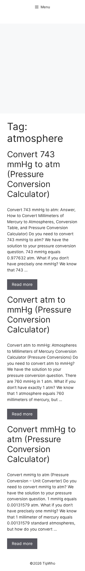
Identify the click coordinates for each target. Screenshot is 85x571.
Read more (22, 284)
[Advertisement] (42, 68)
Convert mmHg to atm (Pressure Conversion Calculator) (41, 444)
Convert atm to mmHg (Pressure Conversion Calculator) (39, 314)
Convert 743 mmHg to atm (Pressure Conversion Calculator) (33, 174)
